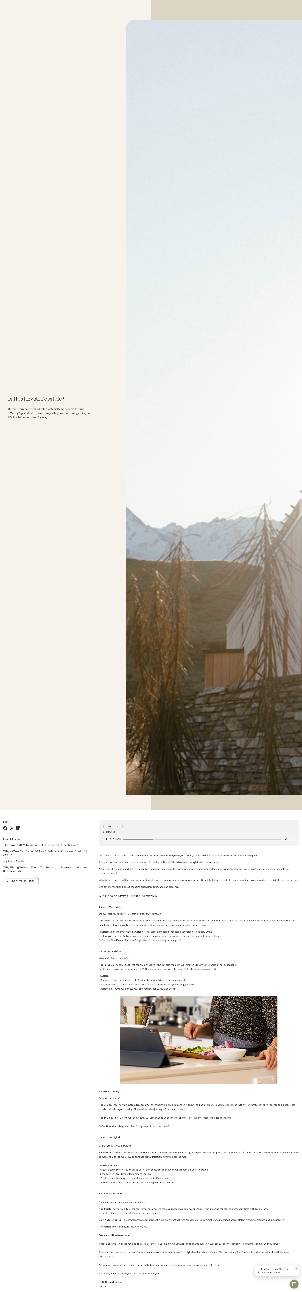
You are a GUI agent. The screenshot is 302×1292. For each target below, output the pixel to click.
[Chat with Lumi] (294, 1284)
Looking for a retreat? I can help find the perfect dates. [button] (277, 1270)
